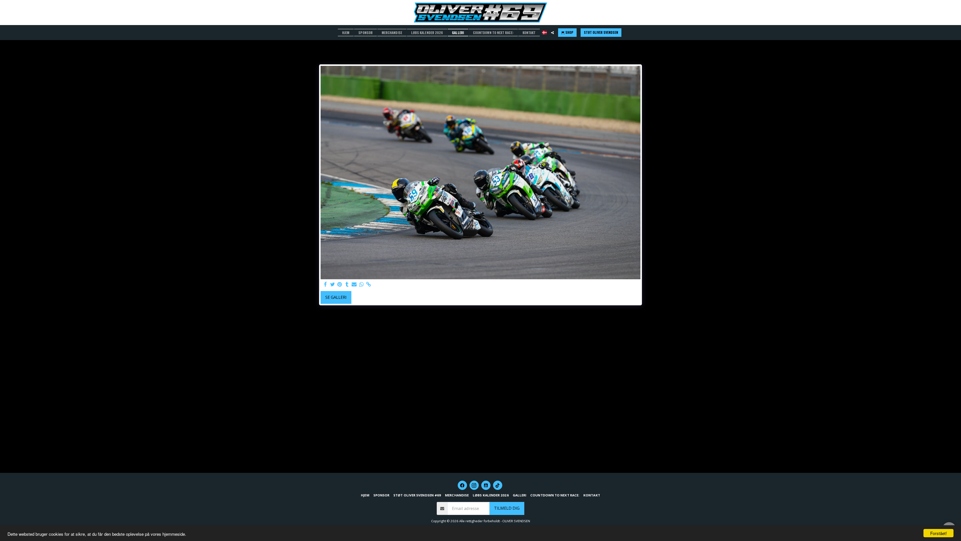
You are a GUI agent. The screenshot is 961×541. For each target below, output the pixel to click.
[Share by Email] (354, 284)
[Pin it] (339, 284)
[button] (552, 32)
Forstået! (938, 533)
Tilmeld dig (507, 508)
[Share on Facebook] (325, 284)
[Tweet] (332, 284)
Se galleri (336, 297)
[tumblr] (347, 284)
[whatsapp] (361, 284)
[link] (368, 284)
